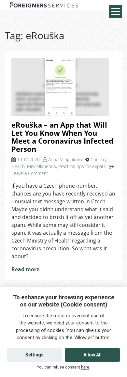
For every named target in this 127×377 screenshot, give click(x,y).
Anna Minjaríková (65, 159)
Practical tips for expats (82, 166)
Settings (34, 354)
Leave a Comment (29, 173)
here (85, 367)
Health (18, 166)
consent (85, 323)
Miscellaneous (41, 166)
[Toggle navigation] (115, 11)
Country (98, 159)
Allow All (92, 354)
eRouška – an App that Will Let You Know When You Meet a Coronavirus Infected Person (62, 137)
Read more (25, 269)
